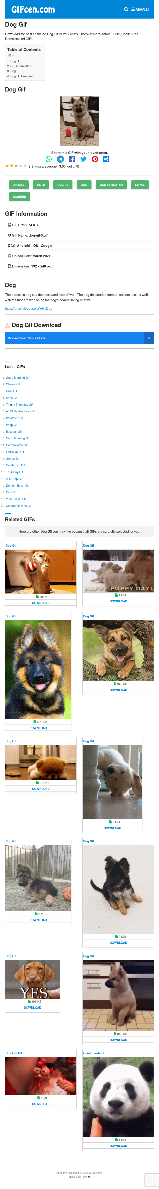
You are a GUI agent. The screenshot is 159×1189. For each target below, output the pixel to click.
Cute (41, 185)
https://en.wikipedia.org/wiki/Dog (28, 308)
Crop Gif (11, 391)
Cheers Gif (13, 384)
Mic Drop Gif (14, 479)
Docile (62, 185)
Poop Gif (11, 425)
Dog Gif (15, 61)
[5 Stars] (25, 166)
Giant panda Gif (94, 1053)
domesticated (111, 185)
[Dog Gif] (79, 120)
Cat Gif (10, 492)
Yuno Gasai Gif (16, 499)
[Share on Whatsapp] (51, 160)
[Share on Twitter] (85, 160)
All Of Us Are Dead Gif (20, 411)
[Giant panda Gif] (118, 1097)
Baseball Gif (14, 431)
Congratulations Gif (18, 506)
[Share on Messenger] (108, 160)
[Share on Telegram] (62, 160)
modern (19, 197)
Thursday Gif (14, 472)
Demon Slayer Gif (17, 485)
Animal (19, 185)
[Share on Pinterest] (97, 160)
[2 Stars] (12, 166)
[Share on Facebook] (74, 160)
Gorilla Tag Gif (15, 465)
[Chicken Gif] (40, 1076)
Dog (13, 71)
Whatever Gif (14, 418)
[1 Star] (7, 166)
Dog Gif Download (22, 76)
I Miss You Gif (15, 452)
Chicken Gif (14, 1053)
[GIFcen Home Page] (33, 8)
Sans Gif (11, 398)
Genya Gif (12, 458)
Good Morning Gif (17, 377)
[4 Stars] (21, 166)
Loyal (140, 185)
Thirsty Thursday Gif (19, 404)
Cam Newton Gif (17, 445)
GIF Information (20, 66)
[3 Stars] (16, 166)
